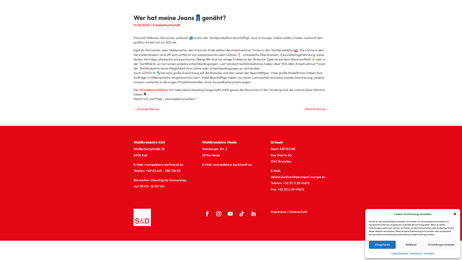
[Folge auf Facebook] (207, 214)
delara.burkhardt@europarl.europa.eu (298, 177)
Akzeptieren (382, 244)
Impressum (429, 253)
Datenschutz (416, 253)
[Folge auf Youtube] (230, 214)
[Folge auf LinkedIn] (253, 214)
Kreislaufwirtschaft (166, 25)
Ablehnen (411, 244)
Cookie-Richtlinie (399, 253)
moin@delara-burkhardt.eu (163, 164)
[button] (455, 214)
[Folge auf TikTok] (242, 214)
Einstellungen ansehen (441, 244)
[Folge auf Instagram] (219, 214)
